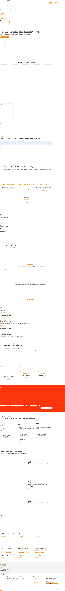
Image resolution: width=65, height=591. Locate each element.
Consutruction (20, 536)
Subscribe (51, 583)
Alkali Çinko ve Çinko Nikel (26, 184)
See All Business (26, 199)
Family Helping (38, 536)
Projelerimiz (3, 17)
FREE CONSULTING (4, 37)
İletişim (56, 2)
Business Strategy (3, 307)
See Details (8, 190)
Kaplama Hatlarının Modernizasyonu (44, 185)
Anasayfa (50, 2)
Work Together (30, 299)
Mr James (43, 373)
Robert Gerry (8, 375)
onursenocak (6, 548)
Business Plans (3, 536)
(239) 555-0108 (4, 565)
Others (23, 578)
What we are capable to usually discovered (7, 551)
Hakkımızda (50, 3)
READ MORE (3, 557)
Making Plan (30, 264)
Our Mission (4, 143)
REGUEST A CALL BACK (46, 408)
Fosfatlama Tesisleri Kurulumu (8, 185)
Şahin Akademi (14, 589)
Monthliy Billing (3, 416)
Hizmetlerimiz (51, 7)
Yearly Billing (9, 416)
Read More (2, 312)
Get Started (2, 439)
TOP (1, 590)
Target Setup (30, 283)
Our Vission (4, 151)
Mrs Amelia (26, 373)
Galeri (50, 4)
